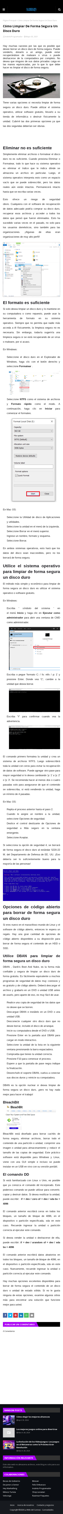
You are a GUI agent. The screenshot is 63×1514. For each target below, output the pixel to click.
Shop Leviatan (38, 1492)
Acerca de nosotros (25, 1505)
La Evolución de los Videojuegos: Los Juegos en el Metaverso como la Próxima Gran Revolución (37, 1444)
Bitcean (35, 1481)
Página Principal (9, 20)
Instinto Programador (41, 1488)
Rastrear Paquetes (40, 1495)
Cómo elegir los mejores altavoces (33, 1416)
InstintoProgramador (14, 36)
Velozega (7, 1495)
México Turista (9, 1492)
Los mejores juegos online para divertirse (36, 1429)
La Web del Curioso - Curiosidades (38, 1510)
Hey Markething (10, 1488)
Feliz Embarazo (39, 1484)
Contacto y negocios (45, 1505)
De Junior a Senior (11, 1484)
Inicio (12, 1505)
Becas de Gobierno (11, 1481)
